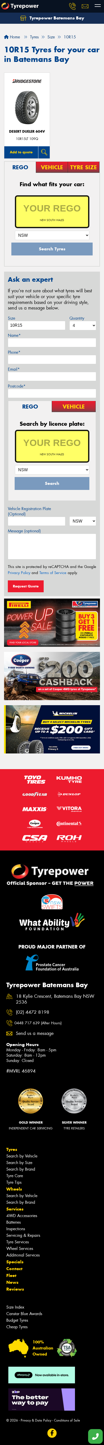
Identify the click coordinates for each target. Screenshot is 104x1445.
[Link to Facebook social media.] (52, 1433)
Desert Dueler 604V (27, 131)
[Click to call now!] (72, 6)
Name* (14, 335)
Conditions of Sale (67, 1420)
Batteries (13, 1222)
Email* (14, 369)
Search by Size (19, 1162)
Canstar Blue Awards (24, 1313)
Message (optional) (24, 531)
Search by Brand (20, 1169)
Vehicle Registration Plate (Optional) (29, 511)
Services (14, 1209)
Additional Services (23, 1255)
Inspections (15, 1228)
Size (11, 318)
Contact (14, 1268)
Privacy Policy (19, 572)
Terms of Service (52, 572)
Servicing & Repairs (23, 1235)
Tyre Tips (13, 1182)
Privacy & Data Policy (36, 1420)
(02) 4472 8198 (32, 1012)
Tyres (11, 1149)
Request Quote (26, 586)
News (12, 1282)
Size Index (15, 1307)
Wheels (14, 1189)
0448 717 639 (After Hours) (38, 1023)
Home (14, 37)
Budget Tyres (17, 1320)
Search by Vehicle (21, 1156)
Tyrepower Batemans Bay (56, 18)
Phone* (14, 352)
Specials (14, 1262)
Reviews (15, 1289)
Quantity (76, 318)
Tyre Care (14, 1175)
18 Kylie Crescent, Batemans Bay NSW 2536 (55, 999)
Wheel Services (19, 1248)
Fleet (11, 1275)
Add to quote (21, 152)
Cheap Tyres (17, 1327)
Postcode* (16, 386)
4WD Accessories (21, 1215)
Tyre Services (17, 1242)
